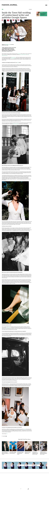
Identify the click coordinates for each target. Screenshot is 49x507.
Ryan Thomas (12, 58)
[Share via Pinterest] (4, 436)
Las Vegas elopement (23, 54)
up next (41, 12)
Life (2, 9)
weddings (19, 53)
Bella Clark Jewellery (16, 123)
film (9, 383)
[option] (17, 30)
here (6, 433)
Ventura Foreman (8, 327)
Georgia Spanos (14, 57)
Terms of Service (38, 466)
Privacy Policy (34, 466)
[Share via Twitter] (3, 436)
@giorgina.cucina (7, 44)
